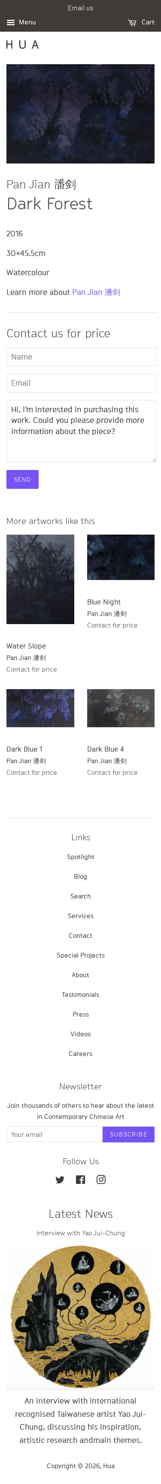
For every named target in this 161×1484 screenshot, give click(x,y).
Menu (26, 22)
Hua (109, 1465)
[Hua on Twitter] (60, 1181)
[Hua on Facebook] (80, 1181)
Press (81, 1014)
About (80, 974)
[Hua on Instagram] (101, 1181)
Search (80, 896)
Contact (80, 935)
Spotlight (80, 856)
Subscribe (128, 1134)
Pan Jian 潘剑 (96, 292)
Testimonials (80, 994)
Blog (80, 876)
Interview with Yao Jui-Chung (80, 1233)
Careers (80, 1053)
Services (81, 915)
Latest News (81, 1213)
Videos (80, 1034)
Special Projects (81, 955)
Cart (147, 22)
